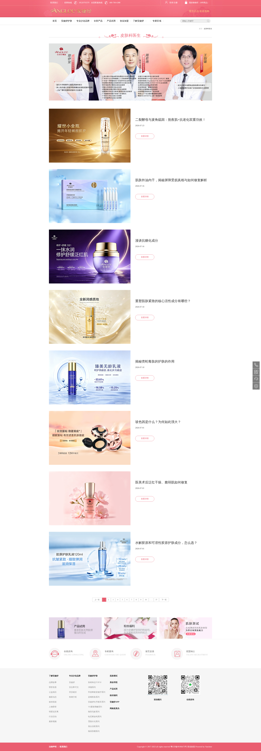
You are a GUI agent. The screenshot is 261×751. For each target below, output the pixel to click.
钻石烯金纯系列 (94, 717)
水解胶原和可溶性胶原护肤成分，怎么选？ (166, 543)
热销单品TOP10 (94, 682)
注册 (176, 3)
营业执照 (191, 747)
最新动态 (53, 697)
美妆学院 (113, 682)
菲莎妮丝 (73, 692)
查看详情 (145, 136)
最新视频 (53, 721)
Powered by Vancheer (203, 747)
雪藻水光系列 (94, 721)
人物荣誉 (53, 707)
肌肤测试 (113, 676)
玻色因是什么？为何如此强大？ (158, 422)
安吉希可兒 (74, 687)
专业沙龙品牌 (82, 21)
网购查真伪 (114, 708)
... (151, 600)
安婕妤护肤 (66, 21)
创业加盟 (124, 21)
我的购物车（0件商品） (199, 3)
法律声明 (53, 747)
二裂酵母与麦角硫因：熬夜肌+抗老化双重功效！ (170, 119)
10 (146, 600)
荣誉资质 (53, 687)
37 (156, 600)
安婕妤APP (114, 702)
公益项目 (53, 692)
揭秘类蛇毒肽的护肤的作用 (154, 361)
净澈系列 (92, 687)
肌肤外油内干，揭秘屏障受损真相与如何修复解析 (171, 180)
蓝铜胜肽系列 (94, 697)
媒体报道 (53, 702)
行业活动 (53, 717)
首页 (54, 21)
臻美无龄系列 (94, 712)
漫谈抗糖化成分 (146, 240)
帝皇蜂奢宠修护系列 (96, 692)
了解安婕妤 (138, 21)
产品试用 (111, 21)
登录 (171, 3)
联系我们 (54, 3)
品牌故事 (53, 682)
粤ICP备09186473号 (178, 747)
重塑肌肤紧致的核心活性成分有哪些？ (163, 301)
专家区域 (157, 21)
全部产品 (98, 21)
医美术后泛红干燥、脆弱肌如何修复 (161, 482)
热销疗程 (73, 697)
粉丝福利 (113, 695)
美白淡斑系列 (94, 726)
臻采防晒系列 (94, 731)
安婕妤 (72, 682)
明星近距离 (53, 712)
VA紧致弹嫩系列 (95, 707)
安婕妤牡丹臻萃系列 (96, 702)
